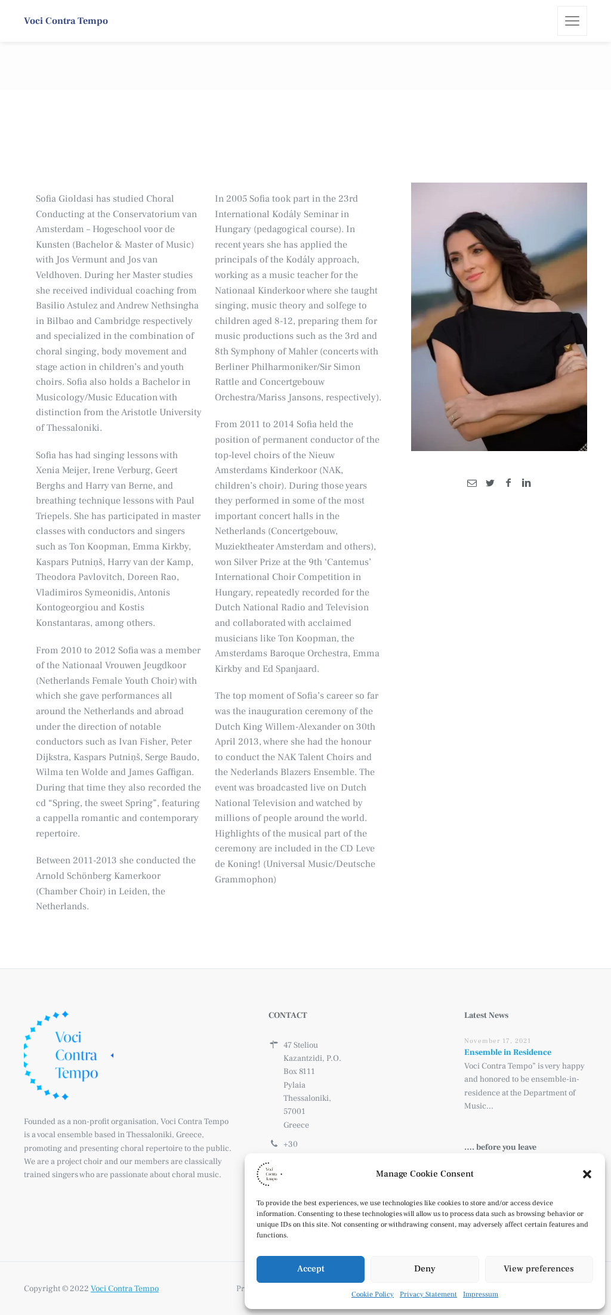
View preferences (539, 1268)
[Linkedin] (526, 483)
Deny (425, 1268)
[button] (587, 1174)
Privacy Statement (428, 1294)
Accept (311, 1268)
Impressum (480, 1294)
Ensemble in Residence (507, 1052)
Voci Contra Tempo (125, 1288)
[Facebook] (507, 483)
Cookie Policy (372, 1294)
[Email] (472, 483)
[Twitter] (489, 483)
